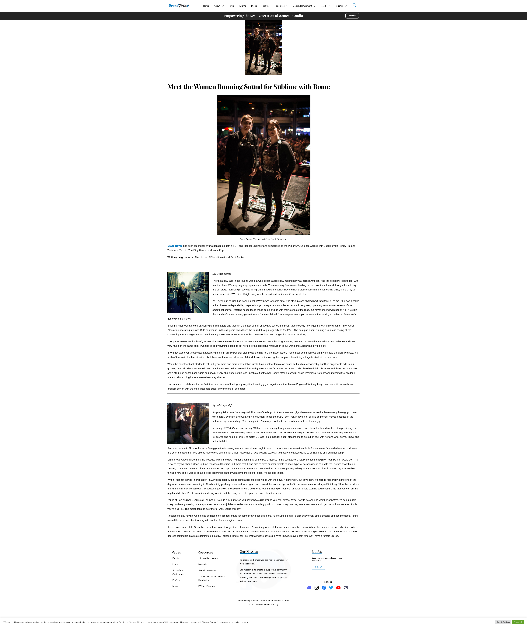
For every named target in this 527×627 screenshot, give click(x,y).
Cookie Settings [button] (503, 622)
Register (339, 5)
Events (242, 5)
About (217, 5)
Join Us (352, 15)
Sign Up (318, 567)
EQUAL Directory (206, 586)
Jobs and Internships (208, 558)
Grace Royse (175, 245)
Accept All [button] (518, 622)
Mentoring (203, 564)
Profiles (266, 5)
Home (206, 5)
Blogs (254, 5)
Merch (323, 5)
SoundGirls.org (271, 604)
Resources (279, 5)
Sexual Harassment (302, 5)
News (231, 5)
